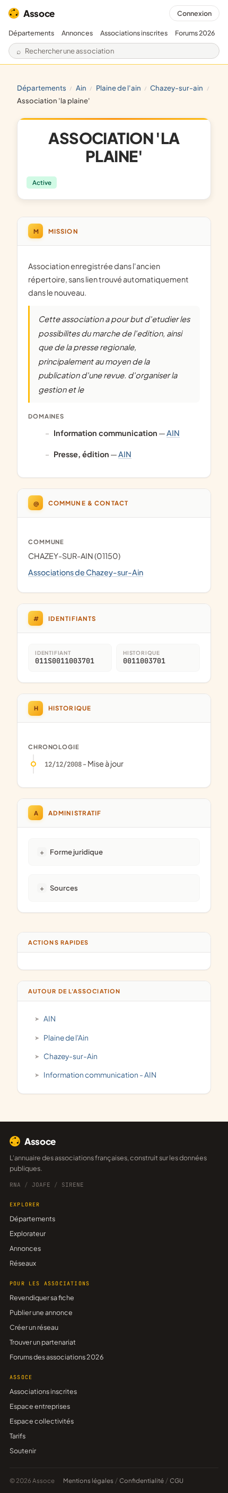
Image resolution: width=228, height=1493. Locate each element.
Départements (31, 33)
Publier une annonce (41, 1312)
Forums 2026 (195, 33)
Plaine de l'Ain (118, 87)
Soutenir (23, 1450)
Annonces (77, 33)
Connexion (194, 13)
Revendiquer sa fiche (42, 1297)
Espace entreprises (40, 1406)
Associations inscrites (134, 33)
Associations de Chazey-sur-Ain (85, 572)
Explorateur (28, 1233)
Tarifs (17, 1436)
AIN (81, 87)
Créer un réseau (34, 1327)
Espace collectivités (42, 1421)
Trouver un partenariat (43, 1342)
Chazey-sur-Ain (176, 87)
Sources (64, 887)
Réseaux (23, 1263)
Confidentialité (141, 1481)
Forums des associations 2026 (56, 1357)
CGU (176, 1481)
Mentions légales (88, 1481)
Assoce (39, 13)
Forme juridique (76, 851)
